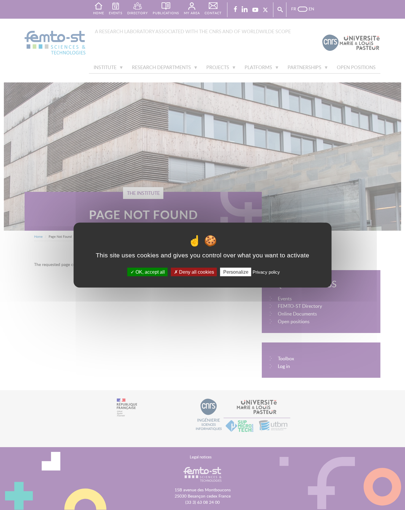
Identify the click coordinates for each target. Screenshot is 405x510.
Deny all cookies (196, 271)
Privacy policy (266, 271)
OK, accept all (149, 271)
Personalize (235, 271)
